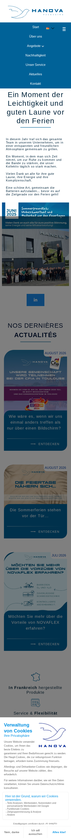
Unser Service (36, 64)
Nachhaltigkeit (35, 55)
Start (35, 27)
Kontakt (35, 83)
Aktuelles (35, 74)
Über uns (35, 36)
